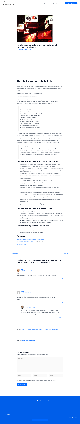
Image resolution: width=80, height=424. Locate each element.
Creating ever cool (21, 244)
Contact (61, 3)
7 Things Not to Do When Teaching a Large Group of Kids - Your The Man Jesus (40, 329)
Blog (44, 3)
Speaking (55, 3)
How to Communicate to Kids (28, 340)
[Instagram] (42, 405)
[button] (71, 3)
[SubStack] (46, 405)
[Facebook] (33, 405)
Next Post (66, 253)
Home (39, 3)
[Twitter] (37, 405)
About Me (48, 3)
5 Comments (20, 49)
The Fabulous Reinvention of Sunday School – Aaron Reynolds (31, 239)
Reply (62, 278)
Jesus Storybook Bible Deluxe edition (25, 241)
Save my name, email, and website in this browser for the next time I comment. (37, 380)
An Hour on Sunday (21, 243)
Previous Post (14, 253)
